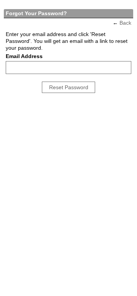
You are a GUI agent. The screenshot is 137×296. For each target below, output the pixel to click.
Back (125, 23)
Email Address (24, 56)
